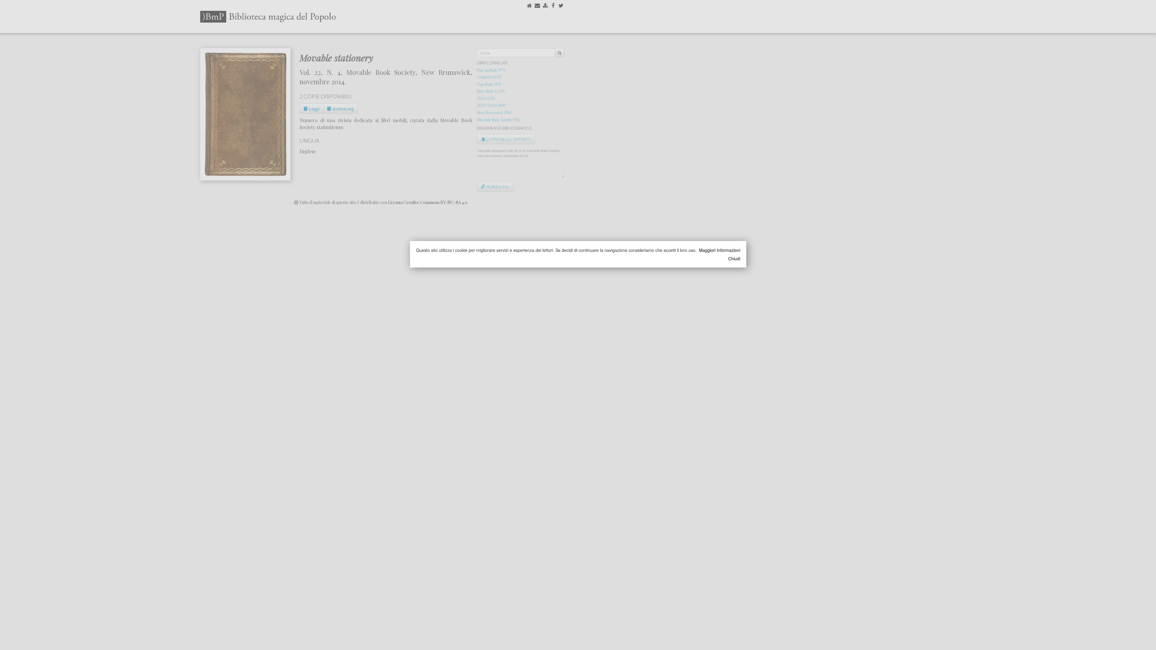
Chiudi (734, 258)
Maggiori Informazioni (719, 250)
